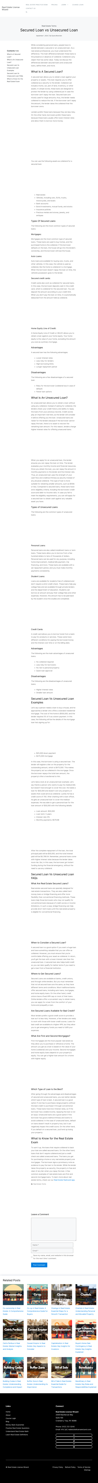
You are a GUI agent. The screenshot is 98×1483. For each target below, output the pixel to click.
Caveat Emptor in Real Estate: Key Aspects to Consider (36, 1346)
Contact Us (31, 8)
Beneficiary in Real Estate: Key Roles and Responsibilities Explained (86, 1384)
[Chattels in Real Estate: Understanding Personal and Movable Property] (86, 1303)
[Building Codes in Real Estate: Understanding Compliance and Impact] (13, 1376)
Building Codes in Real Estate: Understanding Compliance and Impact (12, 1384)
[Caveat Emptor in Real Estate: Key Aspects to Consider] (37, 1338)
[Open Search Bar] (26, 12)
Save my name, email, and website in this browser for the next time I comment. (53, 1256)
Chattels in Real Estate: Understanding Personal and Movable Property (85, 1311)
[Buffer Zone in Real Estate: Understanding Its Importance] (37, 1376)
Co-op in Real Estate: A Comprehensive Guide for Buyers (37, 1311)
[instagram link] (74, 1435)
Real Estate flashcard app (64, 1180)
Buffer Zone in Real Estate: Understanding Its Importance (37, 1384)
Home (8, 1412)
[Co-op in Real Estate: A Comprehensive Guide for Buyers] (37, 1303)
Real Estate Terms (49, 26)
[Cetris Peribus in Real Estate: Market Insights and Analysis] (13, 1338)
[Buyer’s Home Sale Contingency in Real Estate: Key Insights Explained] (86, 1338)
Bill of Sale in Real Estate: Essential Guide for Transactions (61, 1384)
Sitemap (87, 1470)
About (8, 1415)
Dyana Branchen (57, 35)
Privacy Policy (58, 1467)
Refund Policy (70, 1467)
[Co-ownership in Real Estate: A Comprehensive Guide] (13, 1303)
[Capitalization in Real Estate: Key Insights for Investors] (61, 1338)
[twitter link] (74, 1441)
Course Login (77, 5)
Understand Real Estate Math (17, 1431)
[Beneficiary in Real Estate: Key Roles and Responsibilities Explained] (86, 1376)
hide (17, 51)
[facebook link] (74, 1443)
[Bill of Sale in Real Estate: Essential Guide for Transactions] (61, 1376)
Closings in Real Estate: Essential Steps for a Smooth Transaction (60, 1311)
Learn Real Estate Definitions (17, 1435)
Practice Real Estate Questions (17, 1428)
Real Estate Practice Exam (37, 5)
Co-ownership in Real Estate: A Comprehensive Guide (13, 1311)
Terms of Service (83, 1467)
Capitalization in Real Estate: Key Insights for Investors (60, 1346)
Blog (7, 1421)
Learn (63, 5)
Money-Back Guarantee (15, 1425)
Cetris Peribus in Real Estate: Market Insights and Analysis (12, 1346)
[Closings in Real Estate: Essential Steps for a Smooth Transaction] (61, 1303)
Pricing (54, 5)
